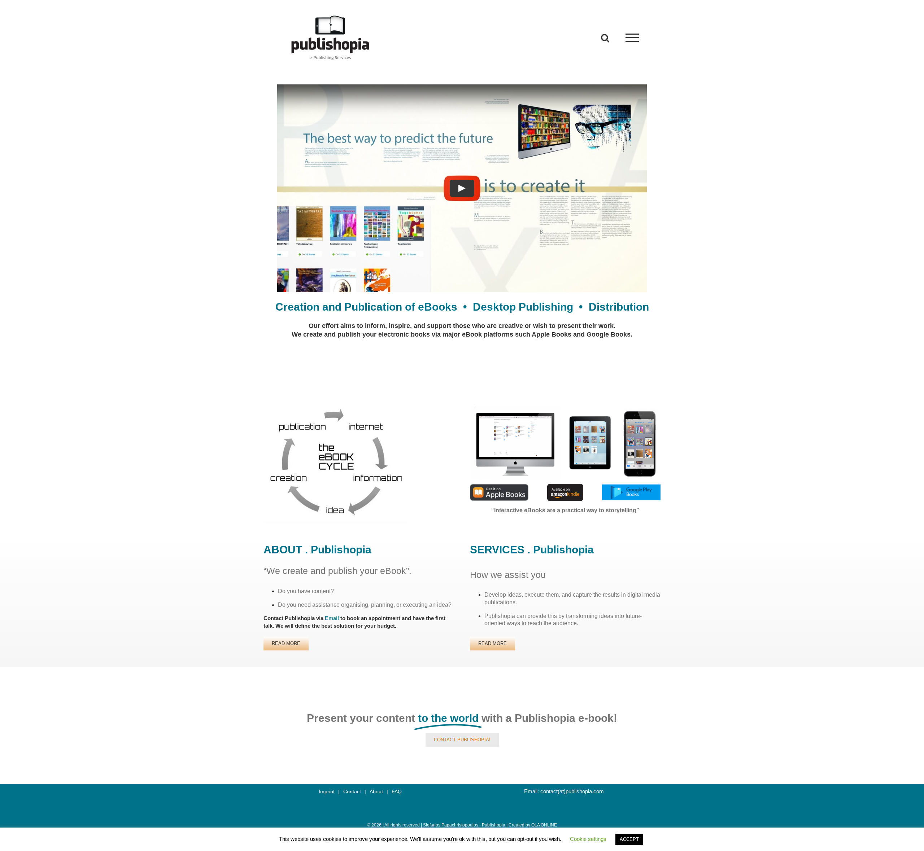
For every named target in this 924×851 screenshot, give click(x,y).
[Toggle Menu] (632, 38)
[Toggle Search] (605, 37)
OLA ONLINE (544, 825)
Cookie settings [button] (588, 839)
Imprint (327, 791)
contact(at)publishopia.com (572, 791)
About (376, 791)
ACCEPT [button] (629, 839)
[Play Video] (462, 188)
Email (332, 618)
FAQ (397, 791)
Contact (352, 791)
